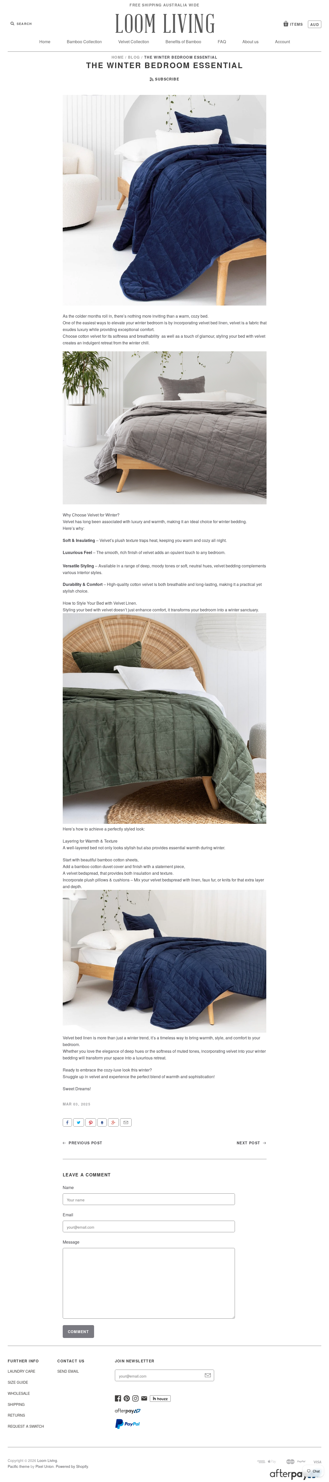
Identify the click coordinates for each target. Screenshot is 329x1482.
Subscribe (167, 79)
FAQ (222, 41)
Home (44, 41)
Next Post (249, 1142)
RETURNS (16, 1415)
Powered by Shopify (72, 1466)
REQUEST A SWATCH (26, 1426)
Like (67, 1122)
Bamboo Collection (84, 41)
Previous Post (85, 1142)
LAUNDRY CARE (21, 1371)
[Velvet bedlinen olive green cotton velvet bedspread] (165, 822)
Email (126, 1122)
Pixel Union (44, 1466)
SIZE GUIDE (18, 1382)
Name (68, 1187)
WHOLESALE (19, 1393)
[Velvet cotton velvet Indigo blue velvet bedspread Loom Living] (165, 1031)
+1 (113, 1122)
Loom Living (47, 1460)
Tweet (78, 1122)
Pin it (90, 1122)
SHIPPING (16, 1404)
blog (134, 57)
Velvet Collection (133, 41)
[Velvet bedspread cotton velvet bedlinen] (165, 503)
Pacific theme (19, 1466)
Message (71, 1242)
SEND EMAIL (68, 1371)
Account (282, 41)
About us (250, 41)
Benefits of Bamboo (183, 41)
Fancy (102, 1122)
